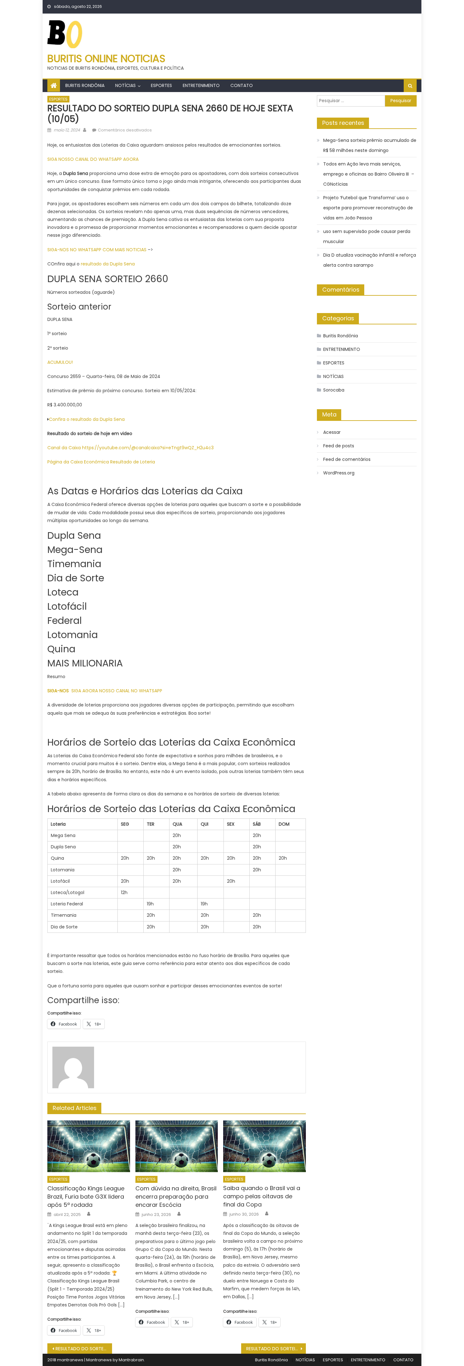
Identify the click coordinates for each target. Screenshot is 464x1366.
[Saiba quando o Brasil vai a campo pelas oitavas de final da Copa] (264, 1146)
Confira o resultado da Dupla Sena (87, 419)
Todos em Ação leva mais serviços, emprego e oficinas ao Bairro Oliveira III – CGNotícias (368, 174)
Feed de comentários (347, 459)
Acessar (332, 432)
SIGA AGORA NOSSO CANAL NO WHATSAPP (116, 691)
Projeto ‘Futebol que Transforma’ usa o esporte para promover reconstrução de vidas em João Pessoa (368, 208)
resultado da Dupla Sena (108, 264)
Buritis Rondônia (84, 85)
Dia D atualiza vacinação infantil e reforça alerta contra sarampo (369, 260)
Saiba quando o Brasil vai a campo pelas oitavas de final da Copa (261, 1196)
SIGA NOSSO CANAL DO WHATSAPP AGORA (93, 159)
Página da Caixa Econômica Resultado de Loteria (101, 462)
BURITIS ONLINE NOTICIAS (106, 58)
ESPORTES (161, 85)
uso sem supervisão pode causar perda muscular (366, 236)
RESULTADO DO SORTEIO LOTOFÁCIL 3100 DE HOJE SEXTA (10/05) (84, 1349)
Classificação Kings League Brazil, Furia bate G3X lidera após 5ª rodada (85, 1196)
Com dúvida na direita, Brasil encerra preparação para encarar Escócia (176, 1196)
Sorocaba (333, 390)
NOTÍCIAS (125, 85)
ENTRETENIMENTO (201, 85)
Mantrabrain (131, 1360)
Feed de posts (338, 446)
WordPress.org (338, 473)
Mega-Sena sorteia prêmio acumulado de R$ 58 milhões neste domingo (369, 145)
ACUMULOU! (60, 362)
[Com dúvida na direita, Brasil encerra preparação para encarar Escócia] (176, 1146)
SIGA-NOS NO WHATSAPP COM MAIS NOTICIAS (97, 250)
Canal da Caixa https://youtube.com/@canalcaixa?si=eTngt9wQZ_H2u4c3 (130, 448)
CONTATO (241, 85)
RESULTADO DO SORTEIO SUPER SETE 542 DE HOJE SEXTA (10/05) (276, 1349)
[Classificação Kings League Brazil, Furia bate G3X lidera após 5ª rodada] (88, 1146)
